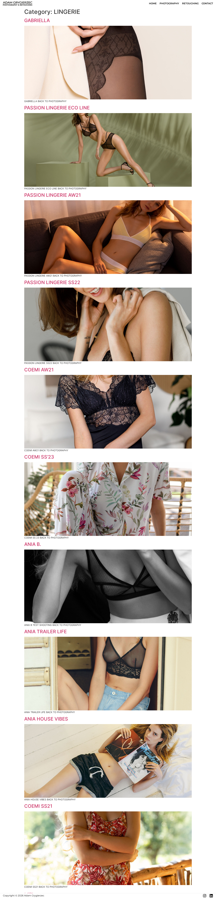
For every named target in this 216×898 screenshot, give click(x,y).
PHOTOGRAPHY (169, 3)
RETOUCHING (190, 3)
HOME (153, 3)
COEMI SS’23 (39, 457)
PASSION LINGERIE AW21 (52, 195)
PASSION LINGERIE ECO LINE (57, 108)
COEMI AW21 (39, 370)
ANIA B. (32, 544)
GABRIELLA (37, 20)
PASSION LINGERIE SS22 (52, 282)
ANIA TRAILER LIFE (45, 631)
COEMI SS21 (38, 806)
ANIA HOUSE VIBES (46, 719)
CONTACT (207, 3)
